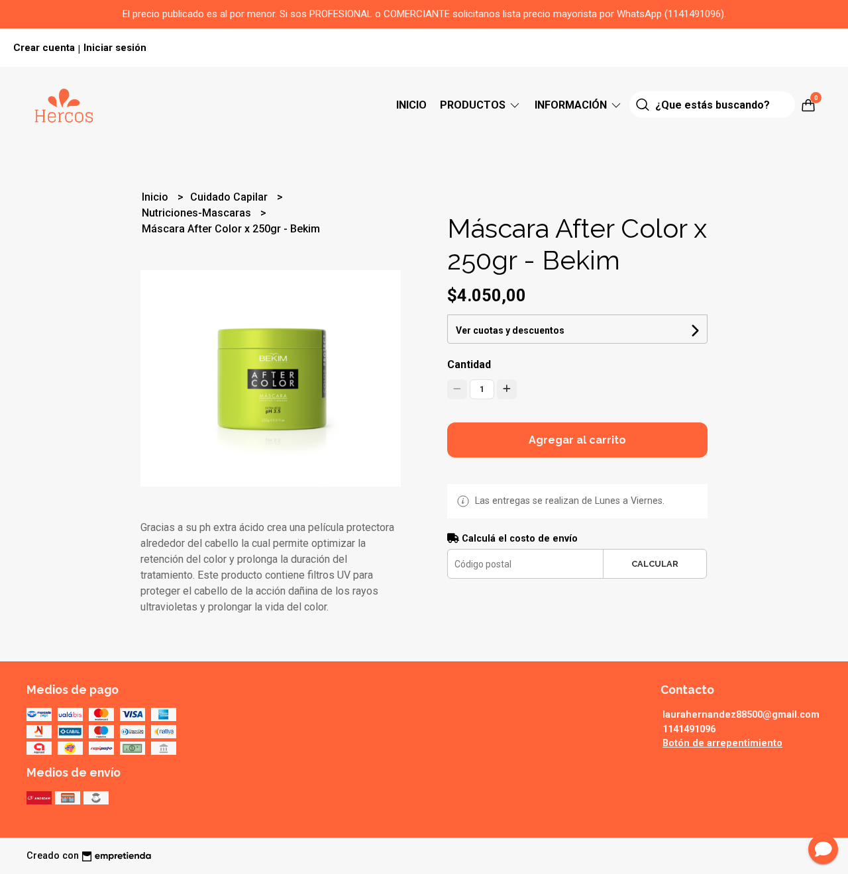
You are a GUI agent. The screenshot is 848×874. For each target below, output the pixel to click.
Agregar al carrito (577, 440)
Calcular (654, 564)
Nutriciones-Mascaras (198, 213)
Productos (474, 105)
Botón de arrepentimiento (722, 743)
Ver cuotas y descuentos (510, 330)
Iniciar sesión (114, 48)
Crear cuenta (44, 48)
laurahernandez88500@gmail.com (741, 714)
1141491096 (689, 729)
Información (572, 105)
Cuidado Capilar (230, 197)
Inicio (411, 105)
